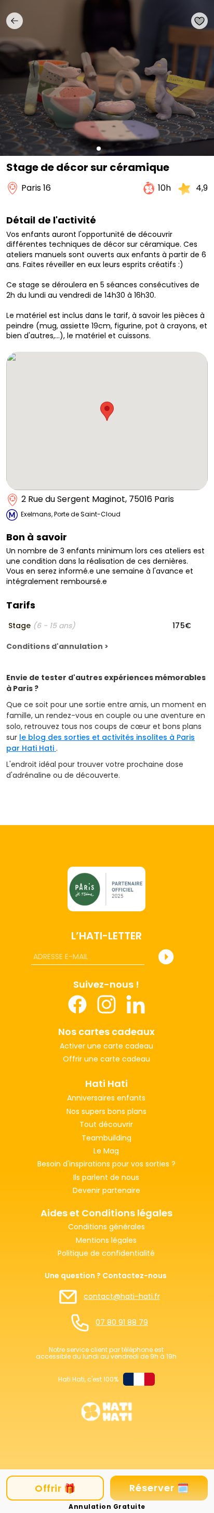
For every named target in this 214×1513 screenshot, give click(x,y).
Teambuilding (106, 1138)
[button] (99, 149)
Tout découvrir (106, 1125)
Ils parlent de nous (106, 1178)
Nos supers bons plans (106, 1112)
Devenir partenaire (106, 1191)
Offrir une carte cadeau (106, 1059)
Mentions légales (106, 1240)
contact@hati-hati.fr (122, 1296)
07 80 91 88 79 (122, 1322)
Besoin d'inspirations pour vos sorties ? (106, 1164)
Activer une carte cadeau (106, 1046)
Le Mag (106, 1151)
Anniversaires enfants (106, 1098)
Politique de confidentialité (106, 1253)
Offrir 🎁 (55, 1488)
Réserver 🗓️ (159, 1487)
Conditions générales (106, 1227)
